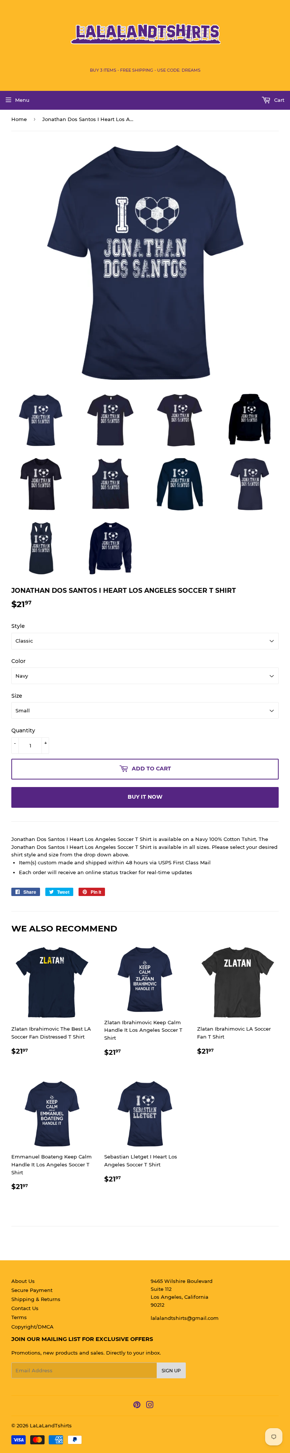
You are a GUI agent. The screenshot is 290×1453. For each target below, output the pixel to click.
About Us (23, 1281)
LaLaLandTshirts (51, 1425)
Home (19, 119)
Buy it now (145, 796)
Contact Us (25, 1308)
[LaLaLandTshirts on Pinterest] (137, 1406)
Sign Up (171, 1370)
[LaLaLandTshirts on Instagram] (150, 1406)
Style (18, 626)
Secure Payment (31, 1290)
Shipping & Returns (35, 1299)
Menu (22, 100)
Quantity (23, 730)
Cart (278, 100)
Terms (19, 1317)
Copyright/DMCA (32, 1327)
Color (18, 661)
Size (16, 695)
